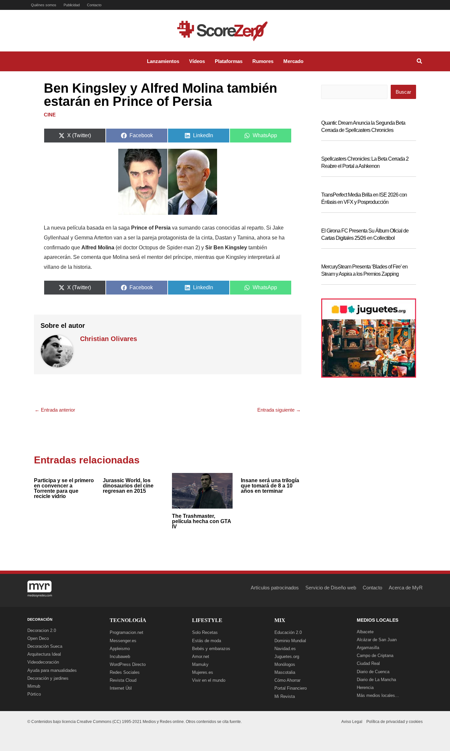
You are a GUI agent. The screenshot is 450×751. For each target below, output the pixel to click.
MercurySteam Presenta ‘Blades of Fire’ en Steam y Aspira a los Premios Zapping (364, 270)
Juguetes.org (286, 656)
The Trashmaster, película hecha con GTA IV (201, 521)
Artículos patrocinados (275, 587)
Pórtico (34, 694)
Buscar (403, 92)
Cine (50, 114)
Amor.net (200, 656)
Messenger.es (123, 640)
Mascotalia (284, 672)
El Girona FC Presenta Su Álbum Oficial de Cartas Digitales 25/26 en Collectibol (364, 234)
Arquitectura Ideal (44, 654)
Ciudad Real (368, 663)
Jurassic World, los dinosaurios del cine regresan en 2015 (128, 486)
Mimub (33, 686)
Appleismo (120, 648)
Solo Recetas (205, 632)
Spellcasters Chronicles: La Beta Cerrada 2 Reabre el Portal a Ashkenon (364, 162)
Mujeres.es (202, 672)
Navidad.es (285, 648)
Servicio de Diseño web (330, 587)
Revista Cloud (123, 680)
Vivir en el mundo (208, 680)
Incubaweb (120, 656)
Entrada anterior (55, 410)
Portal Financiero (290, 688)
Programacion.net (126, 632)
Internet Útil (121, 688)
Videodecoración (43, 662)
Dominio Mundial (290, 640)
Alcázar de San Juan (377, 639)
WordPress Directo (128, 664)
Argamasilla (368, 647)
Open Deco (38, 638)
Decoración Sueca (44, 646)
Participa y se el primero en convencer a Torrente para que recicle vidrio (64, 488)
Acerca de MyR (406, 587)
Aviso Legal (351, 721)
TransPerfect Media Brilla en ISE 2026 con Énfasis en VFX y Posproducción (364, 198)
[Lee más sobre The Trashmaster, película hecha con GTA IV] (202, 490)
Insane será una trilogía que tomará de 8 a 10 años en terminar (270, 486)
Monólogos (284, 664)
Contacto (94, 5)
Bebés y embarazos (211, 648)
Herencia (365, 687)
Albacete (365, 631)
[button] (420, 62)
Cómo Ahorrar (287, 680)
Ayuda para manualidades (52, 670)
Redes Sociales (125, 672)
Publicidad (72, 5)
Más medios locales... (378, 695)
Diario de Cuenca (373, 671)
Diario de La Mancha (376, 679)
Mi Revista (284, 696)
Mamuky (200, 664)
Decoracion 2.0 (41, 630)
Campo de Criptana (375, 655)
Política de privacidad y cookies (394, 721)
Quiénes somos (43, 5)
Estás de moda (206, 640)
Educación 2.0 (288, 632)
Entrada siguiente (279, 410)
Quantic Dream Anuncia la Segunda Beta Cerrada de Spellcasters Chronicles (363, 126)
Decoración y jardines (48, 678)
